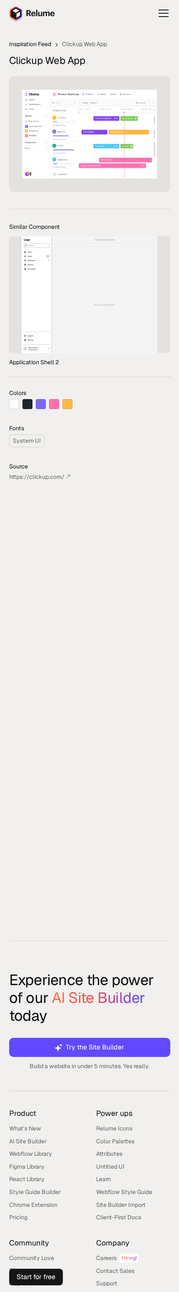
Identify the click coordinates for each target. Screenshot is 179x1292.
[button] (162, 13)
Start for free (36, 1276)
